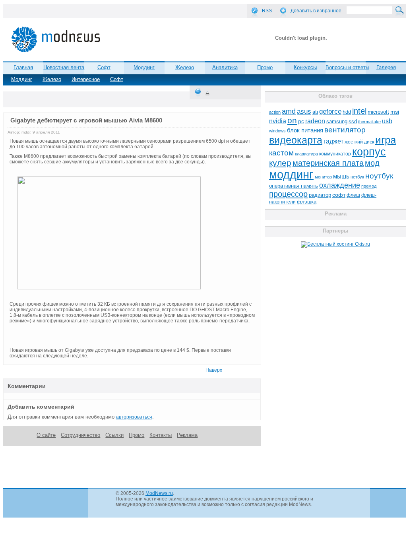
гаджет (333, 141)
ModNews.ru (159, 493)
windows (277, 130)
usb (387, 121)
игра (385, 139)
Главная (23, 67)
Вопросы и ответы (347, 67)
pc (301, 121)
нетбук (357, 177)
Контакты (160, 435)
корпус (369, 152)
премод (368, 186)
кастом (281, 153)
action (275, 112)
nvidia (277, 120)
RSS (267, 11)
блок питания (305, 130)
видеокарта (295, 139)
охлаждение (339, 185)
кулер (280, 162)
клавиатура (306, 153)
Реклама (187, 435)
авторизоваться (134, 417)
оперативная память (293, 186)
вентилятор (345, 130)
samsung (336, 121)
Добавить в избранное (316, 11)
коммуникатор (335, 154)
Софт (116, 79)
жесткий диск (359, 142)
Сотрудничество (80, 435)
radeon (315, 120)
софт (338, 195)
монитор (323, 177)
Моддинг (21, 79)
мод (372, 163)
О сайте (46, 435)
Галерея (386, 67)
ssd (353, 121)
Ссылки (114, 435)
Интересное (86, 79)
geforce (330, 111)
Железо (52, 79)
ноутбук (379, 176)
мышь (341, 176)
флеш (353, 195)
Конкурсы (305, 67)
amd (289, 111)
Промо (265, 67)
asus (304, 111)
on (292, 120)
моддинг (291, 174)
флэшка (306, 202)
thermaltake (369, 121)
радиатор (320, 195)
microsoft (378, 112)
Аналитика (225, 67)
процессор (288, 194)
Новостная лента (63, 67)
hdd (347, 112)
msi (394, 112)
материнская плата (328, 163)
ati (315, 112)
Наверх (213, 370)
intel (359, 111)
